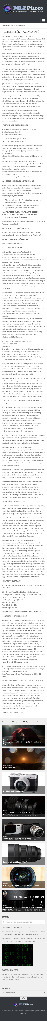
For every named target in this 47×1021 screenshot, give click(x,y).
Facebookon (13, 979)
